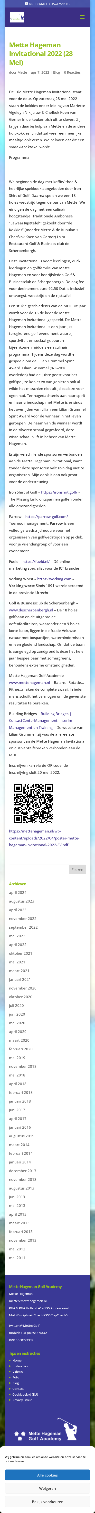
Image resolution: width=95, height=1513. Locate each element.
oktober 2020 (20, 996)
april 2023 (18, 909)
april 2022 (18, 944)
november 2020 (23, 988)
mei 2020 (17, 1022)
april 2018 (18, 1083)
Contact (18, 1388)
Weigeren (47, 1488)
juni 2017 (17, 1109)
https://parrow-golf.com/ (46, 516)
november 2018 (23, 1066)
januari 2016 (20, 1127)
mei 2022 (17, 935)
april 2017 (18, 1118)
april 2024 (18, 892)
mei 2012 (17, 1249)
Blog (56, 72)
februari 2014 (21, 1153)
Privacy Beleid (22, 1400)
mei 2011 (17, 1257)
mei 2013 (17, 1205)
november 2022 (23, 918)
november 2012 (23, 1240)
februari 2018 (21, 1092)
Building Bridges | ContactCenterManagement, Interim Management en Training (40, 720)
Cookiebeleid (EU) (25, 1394)
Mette (22, 72)
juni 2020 (17, 1014)
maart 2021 (19, 970)
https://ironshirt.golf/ (59, 492)
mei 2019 (17, 1057)
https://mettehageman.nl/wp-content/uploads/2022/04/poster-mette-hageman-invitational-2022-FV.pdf (44, 838)
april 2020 (18, 1031)
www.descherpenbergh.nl (31, 610)
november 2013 (23, 1179)
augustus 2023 (21, 901)
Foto (15, 1377)
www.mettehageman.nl (29, 682)
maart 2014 (19, 1144)
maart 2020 (19, 1040)
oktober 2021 (20, 953)
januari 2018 (20, 1101)
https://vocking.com (54, 578)
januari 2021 (20, 979)
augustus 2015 (21, 1135)
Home (16, 1360)
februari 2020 (21, 1049)
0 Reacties (72, 72)
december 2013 (22, 1170)
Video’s (17, 1372)
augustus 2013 (21, 1188)
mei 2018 (17, 1075)
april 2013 (18, 1214)
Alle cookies (47, 1475)
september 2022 (23, 927)
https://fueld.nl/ (36, 561)
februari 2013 (21, 1231)
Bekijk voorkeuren (47, 1501)
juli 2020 (16, 1005)
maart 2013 (19, 1222)
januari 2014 (20, 1162)
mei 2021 (17, 962)
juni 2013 (17, 1196)
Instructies (20, 1366)
